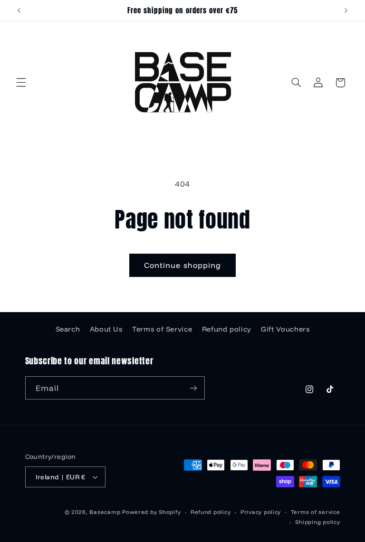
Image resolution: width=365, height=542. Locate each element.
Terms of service (315, 511)
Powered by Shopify (151, 511)
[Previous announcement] (19, 10)
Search (68, 328)
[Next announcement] (346, 10)
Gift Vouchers (285, 328)
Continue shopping (182, 265)
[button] (21, 83)
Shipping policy (317, 521)
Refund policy (226, 328)
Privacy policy (260, 511)
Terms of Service (162, 328)
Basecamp (104, 511)
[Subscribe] (193, 387)
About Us (106, 328)
